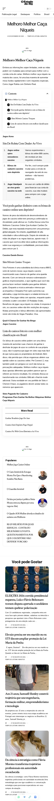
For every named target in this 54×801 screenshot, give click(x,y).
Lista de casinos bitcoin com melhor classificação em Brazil (27, 125)
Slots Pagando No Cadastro (15, 394)
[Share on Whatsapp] (18, 797)
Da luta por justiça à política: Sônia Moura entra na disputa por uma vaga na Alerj (21, 503)
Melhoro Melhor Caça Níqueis (17, 99)
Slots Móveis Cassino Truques (23, 118)
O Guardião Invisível (15, 489)
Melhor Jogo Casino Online (18, 464)
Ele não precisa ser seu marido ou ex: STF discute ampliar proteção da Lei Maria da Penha (26, 639)
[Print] (35, 797)
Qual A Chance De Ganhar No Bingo (19, 321)
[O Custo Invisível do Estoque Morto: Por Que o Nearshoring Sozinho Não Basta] (42, 475)
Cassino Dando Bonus (13, 255)
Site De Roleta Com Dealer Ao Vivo (24, 104)
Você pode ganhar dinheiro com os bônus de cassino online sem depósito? (26, 111)
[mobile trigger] (5, 8)
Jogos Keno (8, 136)
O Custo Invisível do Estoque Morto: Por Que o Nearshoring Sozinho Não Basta (19, 475)
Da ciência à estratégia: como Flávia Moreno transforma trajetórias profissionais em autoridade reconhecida (25, 766)
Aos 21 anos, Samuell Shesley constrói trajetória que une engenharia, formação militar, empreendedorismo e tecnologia (27, 700)
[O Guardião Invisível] (42, 489)
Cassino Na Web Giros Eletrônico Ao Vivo (22, 431)
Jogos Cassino (9, 324)
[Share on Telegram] (24, 797)
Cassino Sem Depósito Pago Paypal (18, 424)
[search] (42, 8)
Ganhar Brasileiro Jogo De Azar (17, 418)
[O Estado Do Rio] (27, 3)
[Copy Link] (30, 797)
